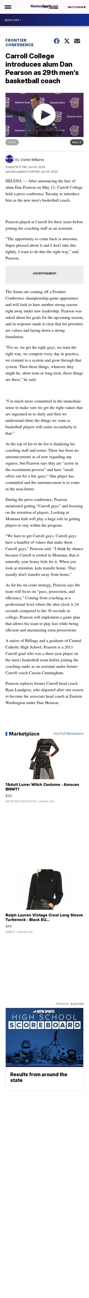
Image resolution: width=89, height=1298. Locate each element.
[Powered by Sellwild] (77, 1003)
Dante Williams (32, 159)
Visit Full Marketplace (69, 733)
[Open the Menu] (7, 7)
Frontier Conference (19, 42)
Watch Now (76, 7)
